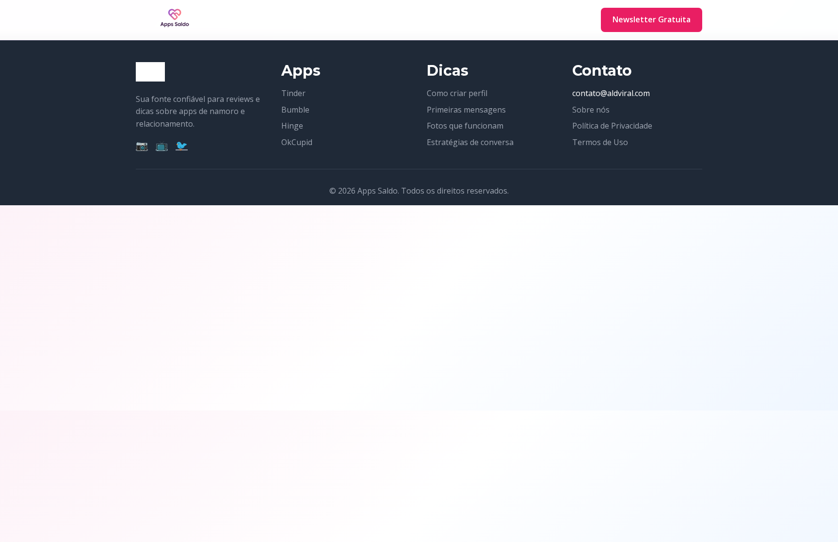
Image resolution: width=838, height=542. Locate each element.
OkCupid (296, 142)
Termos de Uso (600, 142)
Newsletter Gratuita (651, 19)
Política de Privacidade (612, 125)
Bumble (295, 109)
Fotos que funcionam (465, 125)
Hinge (292, 125)
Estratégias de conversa (470, 142)
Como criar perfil (457, 93)
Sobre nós (591, 109)
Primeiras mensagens (466, 109)
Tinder (293, 93)
